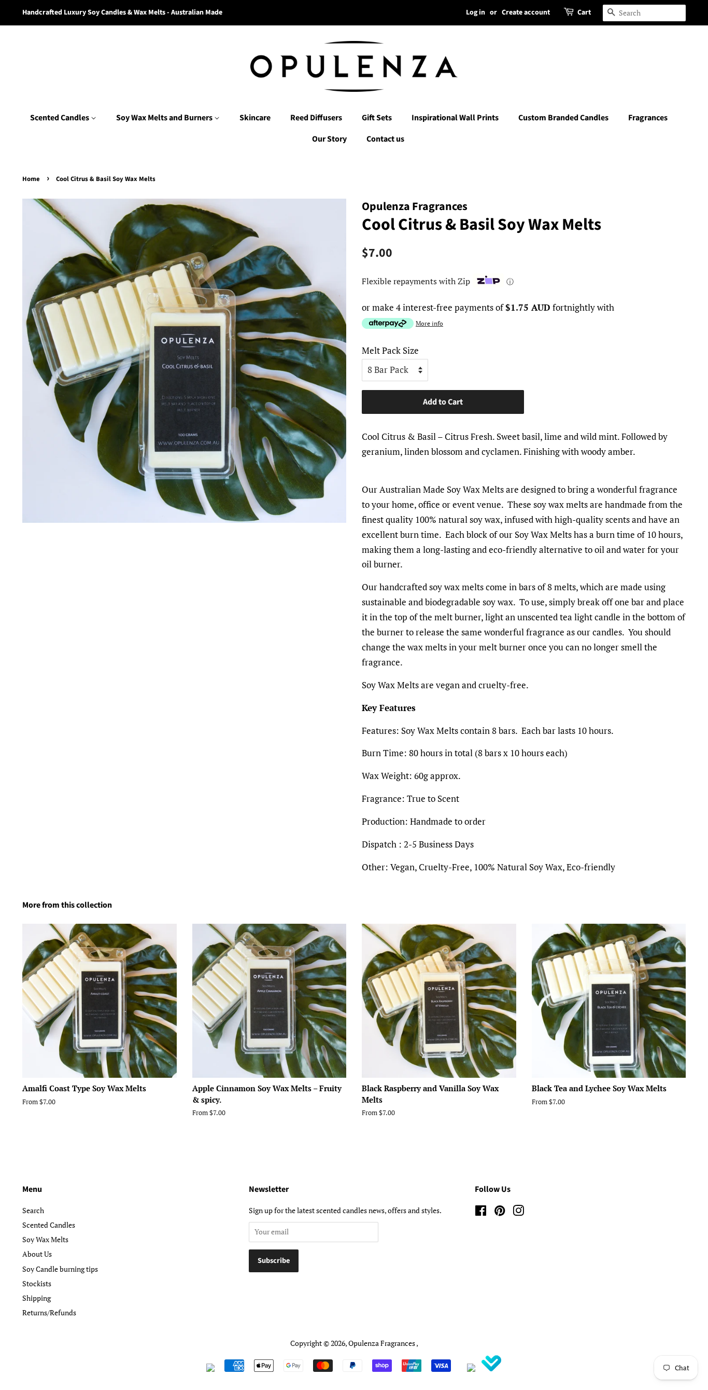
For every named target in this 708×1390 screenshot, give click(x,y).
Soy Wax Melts (45, 1239)
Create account (526, 12)
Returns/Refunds (49, 1312)
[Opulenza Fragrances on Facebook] (481, 1212)
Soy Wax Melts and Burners (165, 117)
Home (31, 179)
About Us (37, 1254)
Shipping (36, 1298)
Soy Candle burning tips (60, 1269)
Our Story (329, 139)
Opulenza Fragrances (381, 1343)
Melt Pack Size (390, 350)
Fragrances (648, 117)
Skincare (255, 117)
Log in (475, 12)
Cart (584, 12)
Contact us (385, 139)
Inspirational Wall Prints (455, 117)
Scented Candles (60, 117)
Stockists (36, 1283)
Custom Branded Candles (563, 117)
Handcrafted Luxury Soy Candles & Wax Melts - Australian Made (122, 12)
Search (33, 1210)
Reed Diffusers (316, 117)
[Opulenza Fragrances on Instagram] (518, 1212)
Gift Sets (377, 117)
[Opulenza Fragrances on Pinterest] (499, 1212)
